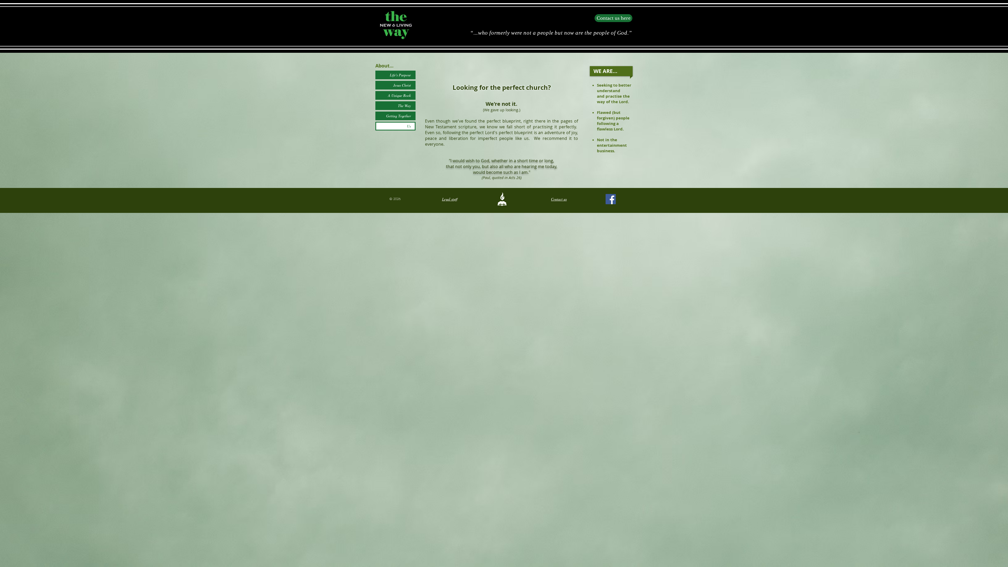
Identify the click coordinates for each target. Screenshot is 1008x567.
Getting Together (398, 115)
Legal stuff (449, 199)
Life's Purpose (400, 74)
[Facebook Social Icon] (611, 199)
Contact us (559, 199)
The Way (404, 105)
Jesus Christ (402, 85)
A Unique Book (399, 95)
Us (409, 126)
